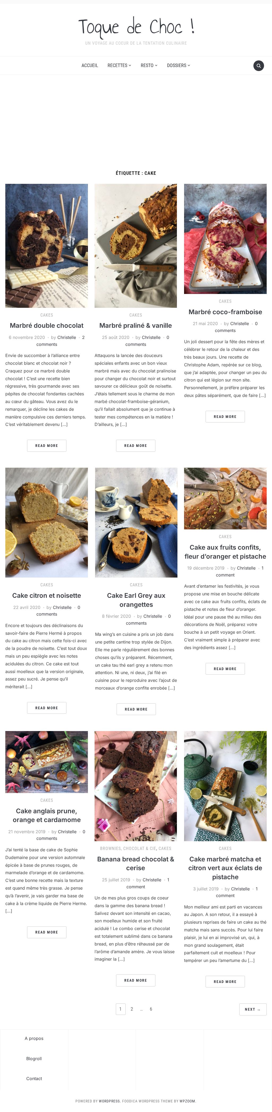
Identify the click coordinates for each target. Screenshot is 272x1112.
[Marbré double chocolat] (46, 245)
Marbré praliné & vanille (135, 325)
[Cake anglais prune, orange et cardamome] (46, 761)
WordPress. (110, 1101)
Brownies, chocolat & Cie (128, 848)
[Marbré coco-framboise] (225, 238)
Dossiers (176, 65)
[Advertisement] (136, 122)
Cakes (46, 315)
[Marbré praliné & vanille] (136, 245)
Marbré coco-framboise (225, 312)
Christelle (66, 337)
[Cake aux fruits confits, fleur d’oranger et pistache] (225, 498)
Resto (147, 65)
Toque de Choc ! (136, 26)
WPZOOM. (188, 1101)
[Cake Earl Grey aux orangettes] (136, 522)
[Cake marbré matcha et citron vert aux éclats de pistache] (225, 786)
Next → (253, 1009)
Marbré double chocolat (46, 325)
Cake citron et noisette (46, 595)
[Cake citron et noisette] (46, 522)
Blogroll (34, 1058)
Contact (34, 1078)
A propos (34, 1038)
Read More (46, 445)
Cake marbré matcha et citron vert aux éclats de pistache (225, 868)
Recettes (117, 65)
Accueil (90, 65)
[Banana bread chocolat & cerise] (136, 786)
